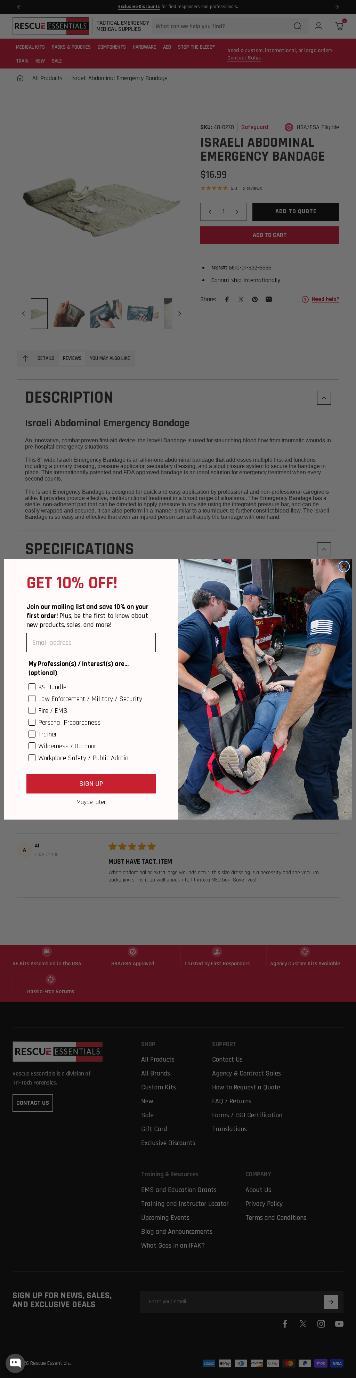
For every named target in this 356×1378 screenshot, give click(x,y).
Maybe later (91, 802)
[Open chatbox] (15, 1363)
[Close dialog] (344, 566)
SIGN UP (91, 783)
